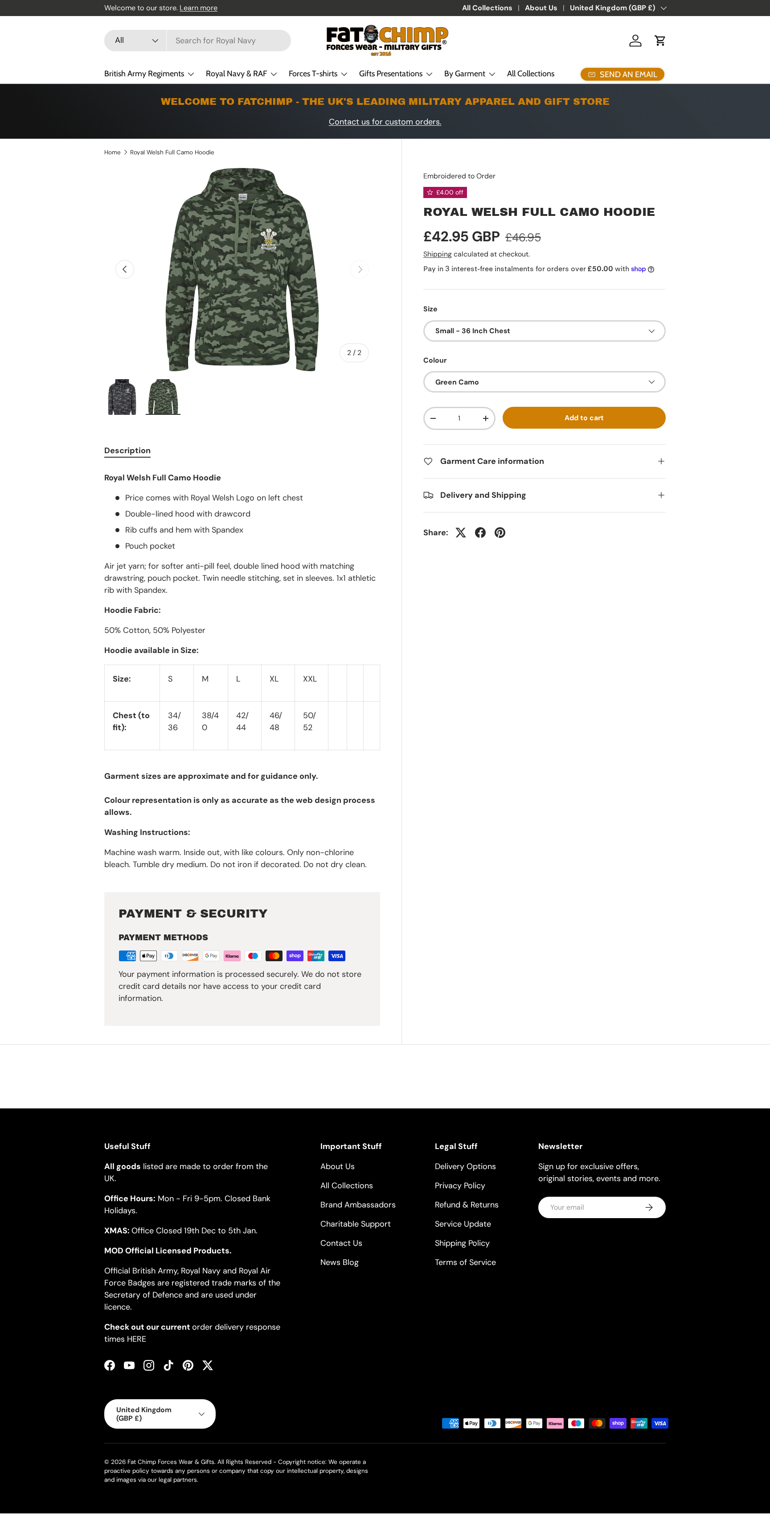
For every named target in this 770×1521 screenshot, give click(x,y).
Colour (434, 360)
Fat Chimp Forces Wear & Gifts (170, 1462)
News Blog (339, 1262)
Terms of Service (465, 1262)
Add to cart (584, 417)
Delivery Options (465, 1166)
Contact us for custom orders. (385, 121)
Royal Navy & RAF (236, 74)
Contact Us (341, 1243)
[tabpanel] (242, 669)
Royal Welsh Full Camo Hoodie (172, 152)
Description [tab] (127, 450)
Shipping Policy (462, 1243)
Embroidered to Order (459, 176)
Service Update (463, 1224)
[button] (660, 40)
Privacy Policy (460, 1185)
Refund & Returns (467, 1204)
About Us (541, 7)
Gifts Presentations (390, 74)
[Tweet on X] (461, 532)
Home (112, 152)
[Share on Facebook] (480, 532)
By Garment (464, 74)
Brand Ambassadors (358, 1204)
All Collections (487, 7)
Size (430, 309)
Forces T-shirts (313, 74)
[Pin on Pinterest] (500, 532)
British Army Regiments (144, 74)
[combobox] (197, 40)
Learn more (198, 7)
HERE (136, 1339)
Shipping (437, 254)
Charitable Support (355, 1224)
